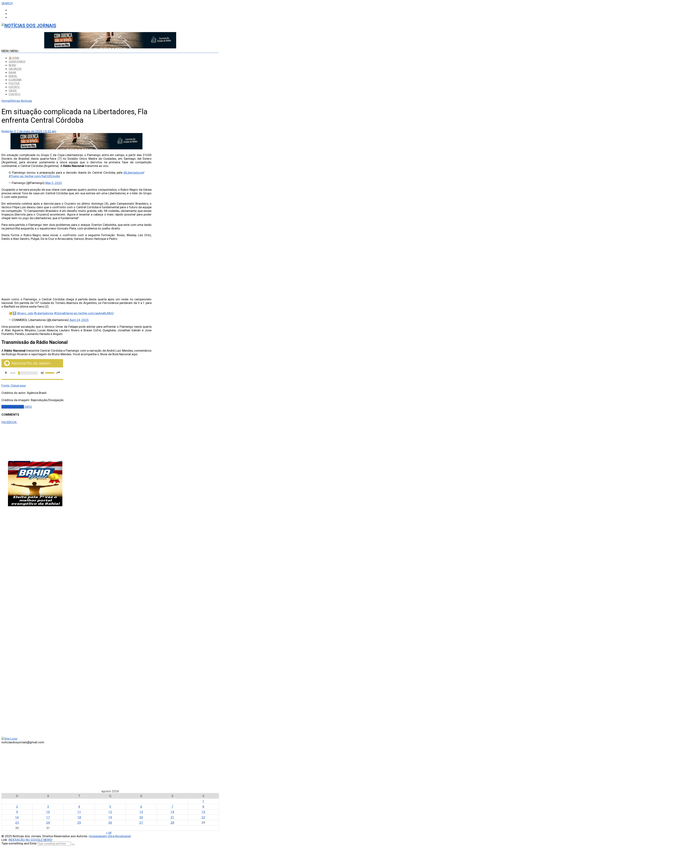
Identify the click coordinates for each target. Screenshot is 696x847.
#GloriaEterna (63, 313)
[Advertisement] (76, 269)
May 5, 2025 (53, 183)
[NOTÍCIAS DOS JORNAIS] (28, 25)
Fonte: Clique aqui (13, 385)
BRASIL (13, 76)
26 (110, 822)
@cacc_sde (25, 313)
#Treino (14, 176)
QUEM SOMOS (17, 61)
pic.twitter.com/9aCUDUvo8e (40, 176)
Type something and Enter (19, 843)
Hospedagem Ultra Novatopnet (110, 836)
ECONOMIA (15, 79)
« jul (108, 832)
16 (17, 817)
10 (48, 812)
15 (203, 812)
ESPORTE (14, 87)
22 (203, 817)
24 (48, 822)
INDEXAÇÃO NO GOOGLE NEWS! (30, 840)
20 (141, 817)
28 (172, 822)
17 (48, 817)
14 (172, 812)
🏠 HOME (14, 58)
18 (79, 817)
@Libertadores (133, 172)
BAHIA (12, 72)
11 (79, 812)
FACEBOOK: (9, 422)
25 (79, 822)
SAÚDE (13, 90)
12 (110, 812)
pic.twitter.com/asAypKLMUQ (94, 313)
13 (141, 812)
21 (172, 817)
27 (141, 822)
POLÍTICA (14, 83)
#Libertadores (43, 313)
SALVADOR (15, 68)
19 (110, 817)
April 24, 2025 (79, 320)
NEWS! (12, 65)
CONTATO (14, 94)
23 (17, 822)
